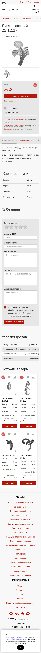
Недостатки (9, 270)
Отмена (9, 473)
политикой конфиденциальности (16, 639)
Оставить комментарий (14, 322)
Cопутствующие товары (20, 575)
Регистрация (33, 2)
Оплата (20, 594)
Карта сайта (20, 607)
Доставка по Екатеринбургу (14, 126)
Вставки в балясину (20, 515)
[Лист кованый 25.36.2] (9, 387)
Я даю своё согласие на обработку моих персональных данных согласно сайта (21, 311)
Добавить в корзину (20, 96)
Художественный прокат (20, 562)
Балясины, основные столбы (20, 503)
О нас (19, 586)
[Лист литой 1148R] (9, 444)
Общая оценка (10, 223)
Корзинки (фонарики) (20, 528)
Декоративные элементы (20, 520)
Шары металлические (20, 567)
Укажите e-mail (10, 243)
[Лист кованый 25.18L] (28, 387)
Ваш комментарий (12, 289)
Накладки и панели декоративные (20, 537)
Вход (22, 2)
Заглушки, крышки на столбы (20, 524)
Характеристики (27, 140)
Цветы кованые (20, 558)
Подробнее (9, 426)
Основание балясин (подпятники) (20, 545)
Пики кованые (21, 550)
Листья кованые (20, 532)
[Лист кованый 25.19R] (28, 444)
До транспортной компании (14, 119)
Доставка (20, 590)
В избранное (12, 108)
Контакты (20, 599)
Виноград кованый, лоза (20, 511)
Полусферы (20, 554)
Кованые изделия (20, 571)
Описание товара (9, 140)
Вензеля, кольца (20, 507)
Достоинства (10, 252)
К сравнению (13, 112)
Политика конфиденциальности (19, 603)
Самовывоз (8, 129)
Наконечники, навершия (20, 541)
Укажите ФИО (10, 234)
